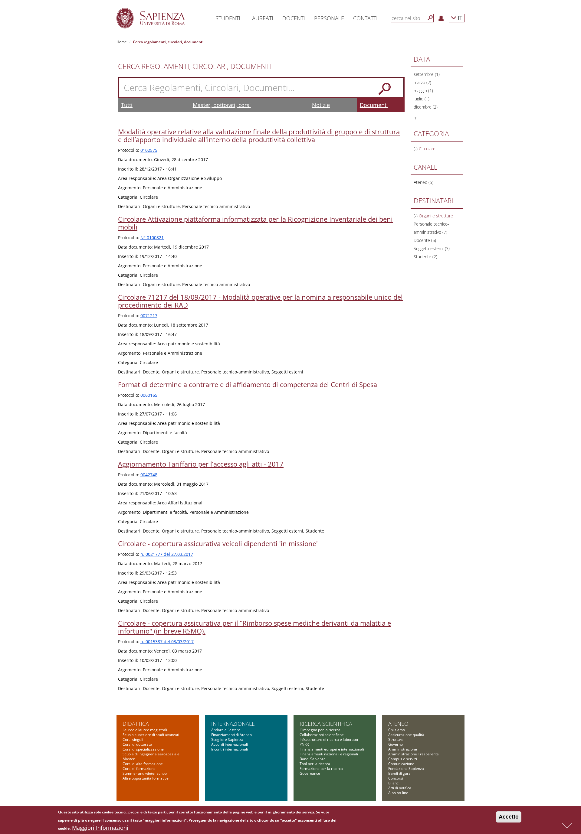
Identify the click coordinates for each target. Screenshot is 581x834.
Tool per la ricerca (315, 763)
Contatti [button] (365, 18)
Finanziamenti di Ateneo (231, 734)
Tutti (127, 105)
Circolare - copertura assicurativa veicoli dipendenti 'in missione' (218, 543)
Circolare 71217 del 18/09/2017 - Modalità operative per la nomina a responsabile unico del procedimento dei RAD (260, 300)
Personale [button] (329, 18)
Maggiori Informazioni (100, 827)
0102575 (148, 150)
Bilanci (393, 783)
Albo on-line (398, 792)
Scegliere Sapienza (227, 739)
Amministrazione (402, 749)
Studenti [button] (227, 18)
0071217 (148, 315)
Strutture (395, 739)
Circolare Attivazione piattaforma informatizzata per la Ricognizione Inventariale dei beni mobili (255, 222)
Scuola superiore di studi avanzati (151, 734)
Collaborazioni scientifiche (322, 734)
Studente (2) (425, 256)
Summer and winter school (145, 773)
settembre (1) (427, 74)
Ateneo (398, 723)
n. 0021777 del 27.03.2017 (166, 554)
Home (122, 41)
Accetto (509, 817)
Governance (310, 773)
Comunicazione (401, 763)
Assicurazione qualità (406, 734)
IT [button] (459, 17)
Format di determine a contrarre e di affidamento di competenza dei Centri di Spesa (247, 384)
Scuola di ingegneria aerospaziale (151, 754)
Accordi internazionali (229, 744)
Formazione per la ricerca (321, 768)
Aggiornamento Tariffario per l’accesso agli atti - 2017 (201, 463)
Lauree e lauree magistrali (145, 729)
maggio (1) (423, 90)
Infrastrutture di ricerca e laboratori (329, 739)
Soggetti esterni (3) (432, 248)
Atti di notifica (399, 787)
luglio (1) (421, 99)
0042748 (148, 474)
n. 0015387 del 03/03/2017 (167, 641)
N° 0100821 (152, 237)
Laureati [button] (261, 18)
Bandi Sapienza (313, 758)
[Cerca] (430, 18)
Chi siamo (396, 729)
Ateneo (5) (423, 182)
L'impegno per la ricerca (320, 729)
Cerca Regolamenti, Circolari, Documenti (195, 66)
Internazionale (233, 723)
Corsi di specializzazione (143, 749)
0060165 (148, 395)
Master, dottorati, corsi (222, 105)
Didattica (136, 723)
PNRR (304, 744)
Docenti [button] (293, 18)
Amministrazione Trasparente (413, 754)
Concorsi (395, 778)
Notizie (321, 105)
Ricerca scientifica (326, 723)
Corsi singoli (133, 739)
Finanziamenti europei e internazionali (332, 749)
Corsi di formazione (139, 768)
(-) (416, 148)
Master (129, 758)
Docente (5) (425, 240)
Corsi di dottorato (137, 744)
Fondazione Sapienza (406, 768)
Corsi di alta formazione (143, 763)
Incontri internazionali (229, 749)
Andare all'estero (225, 729)
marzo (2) (422, 82)
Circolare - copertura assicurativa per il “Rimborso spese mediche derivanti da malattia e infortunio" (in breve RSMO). (254, 626)
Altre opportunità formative (146, 778)
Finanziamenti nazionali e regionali (329, 754)
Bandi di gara (399, 773)
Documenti (374, 105)
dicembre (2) (426, 107)
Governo (395, 744)
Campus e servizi (402, 758)
